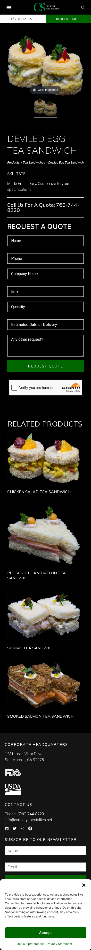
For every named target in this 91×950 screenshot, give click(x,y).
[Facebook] (30, 828)
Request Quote (45, 366)
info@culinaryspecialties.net (28, 820)
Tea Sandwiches (34, 162)
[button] (83, 885)
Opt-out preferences (30, 944)
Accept (45, 932)
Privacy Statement (59, 944)
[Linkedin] (7, 828)
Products (13, 162)
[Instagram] (22, 828)
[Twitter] (15, 828)
